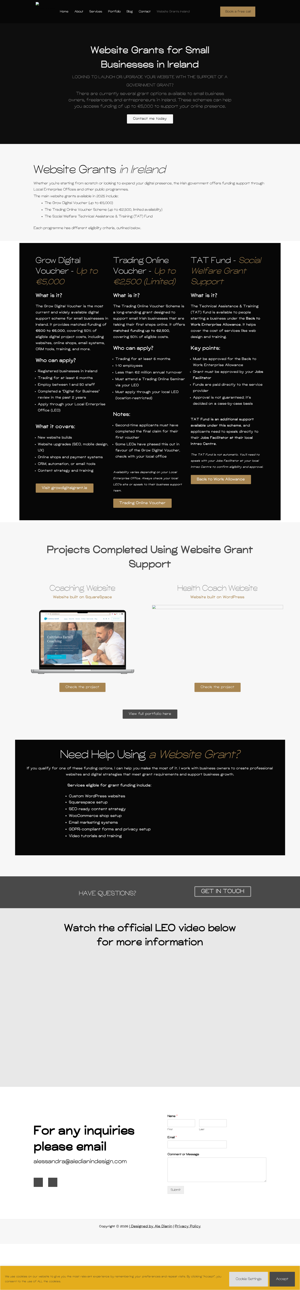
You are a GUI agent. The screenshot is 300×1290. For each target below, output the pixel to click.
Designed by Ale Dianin (151, 1226)
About (78, 11)
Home (64, 11)
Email (172, 1137)
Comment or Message (183, 1154)
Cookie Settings (248, 1279)
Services (95, 11)
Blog (130, 11)
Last (201, 1129)
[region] (150, 1278)
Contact (145, 11)
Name (173, 1116)
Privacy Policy (188, 1226)
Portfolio (114, 11)
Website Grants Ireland (173, 11)
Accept (282, 1279)
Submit (176, 1190)
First (170, 1129)
